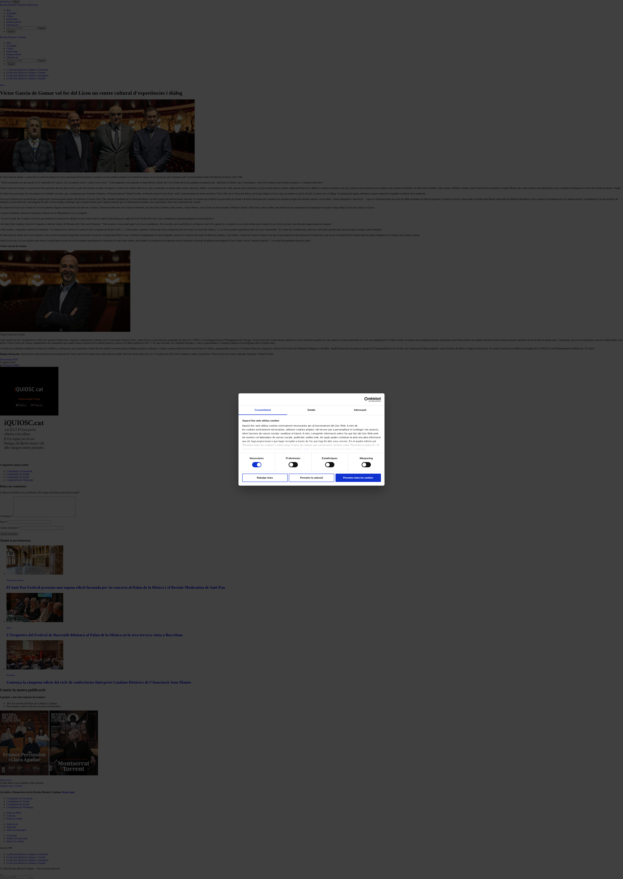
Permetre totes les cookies (358, 477)
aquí (306, 449)
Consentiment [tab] (263, 410)
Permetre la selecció (311, 477)
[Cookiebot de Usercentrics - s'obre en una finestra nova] (367, 399)
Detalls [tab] (312, 410)
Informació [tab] (360, 410)
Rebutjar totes (265, 477)
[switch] (293, 464)
